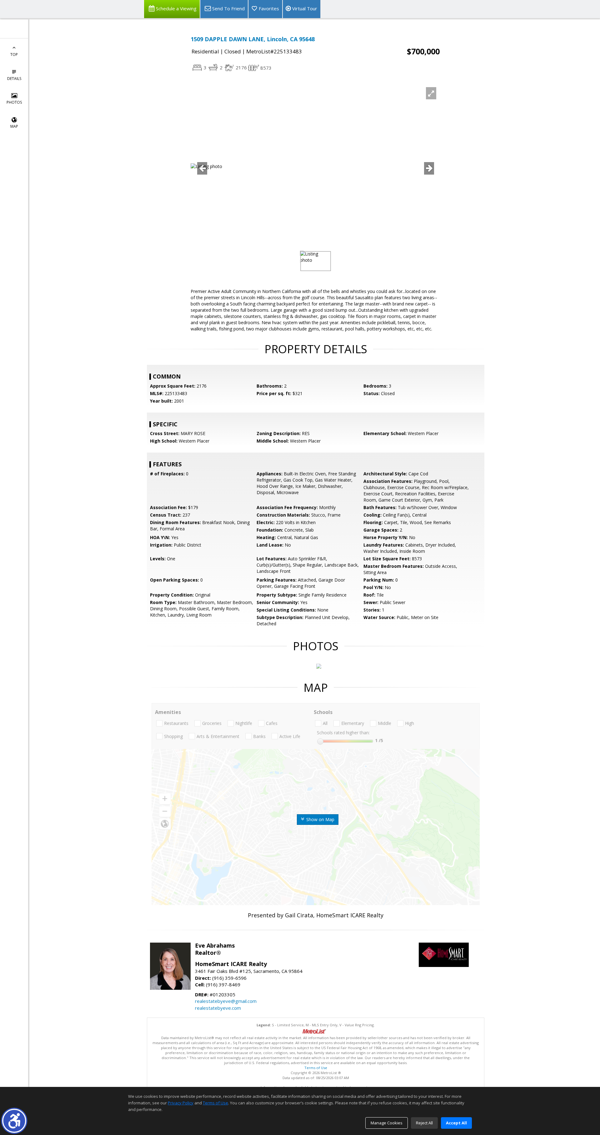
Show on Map (319, 819)
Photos (14, 102)
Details (14, 78)
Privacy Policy (180, 1103)
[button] (14, 1121)
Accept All (456, 1123)
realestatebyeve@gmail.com (226, 1001)
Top (14, 54)
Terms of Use (315, 1067)
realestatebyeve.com (218, 1008)
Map (14, 126)
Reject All (424, 1123)
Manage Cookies (386, 1123)
